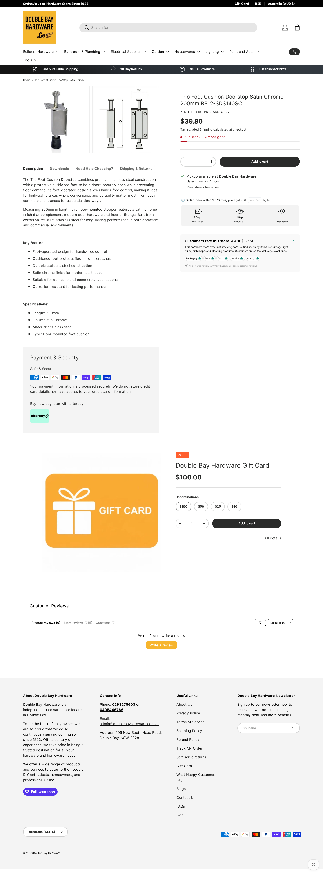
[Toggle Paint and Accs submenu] (257, 51)
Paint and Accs (241, 51)
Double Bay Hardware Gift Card (222, 465)
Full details (272, 538)
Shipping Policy (189, 731)
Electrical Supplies (126, 51)
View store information (203, 187)
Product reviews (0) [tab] (45, 623)
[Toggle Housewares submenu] (198, 51)
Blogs (181, 788)
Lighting (212, 51)
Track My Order (189, 748)
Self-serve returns (191, 757)
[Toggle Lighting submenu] (222, 51)
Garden (158, 51)
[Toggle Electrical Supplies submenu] (144, 51)
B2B (258, 3)
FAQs (180, 806)
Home (26, 80)
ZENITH (186, 112)
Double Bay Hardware (46, 853)
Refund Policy (187, 739)
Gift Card (242, 3)
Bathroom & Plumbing (82, 51)
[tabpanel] (91, 257)
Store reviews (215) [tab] (78, 623)
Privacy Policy (188, 713)
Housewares (184, 51)
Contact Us (185, 797)
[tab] (33, 168)
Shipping (206, 129)
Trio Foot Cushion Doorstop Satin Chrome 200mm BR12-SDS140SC (60, 80)
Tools (27, 60)
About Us (184, 704)
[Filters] (260, 622)
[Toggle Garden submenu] (167, 51)
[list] (101, 512)
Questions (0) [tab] (106, 623)
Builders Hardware (38, 51)
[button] (297, 27)
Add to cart (259, 161)
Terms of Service (190, 722)
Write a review (161, 645)
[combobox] (168, 27)
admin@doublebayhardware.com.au (129, 723)
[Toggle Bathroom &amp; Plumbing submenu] (103, 51)
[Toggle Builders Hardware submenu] (57, 51)
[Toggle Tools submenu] (35, 60)
